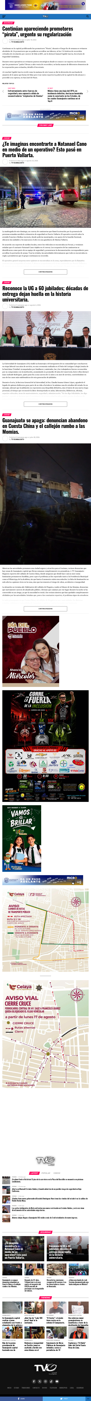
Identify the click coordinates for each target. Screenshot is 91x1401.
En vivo (44, 1388)
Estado (16, 1388)
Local (72, 1388)
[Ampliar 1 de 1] (86, 693)
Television (53, 1388)
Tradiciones (26, 1388)
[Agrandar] (56, 619)
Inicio (9, 1388)
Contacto (36, 1388)
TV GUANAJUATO (17, 42)
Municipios (63, 1388)
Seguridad (80, 1388)
